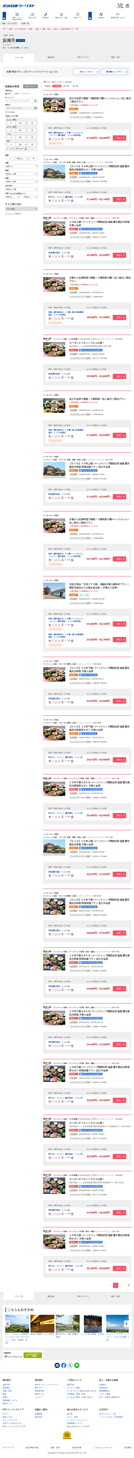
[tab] (19, 57)
